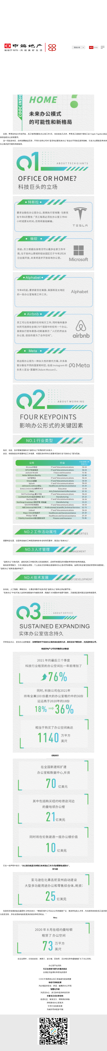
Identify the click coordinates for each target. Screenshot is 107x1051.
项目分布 (77, 47)
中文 (91, 47)
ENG (96, 47)
